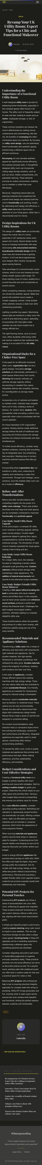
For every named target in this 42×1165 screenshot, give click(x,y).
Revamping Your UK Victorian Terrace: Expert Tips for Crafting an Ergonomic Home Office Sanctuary (20, 1081)
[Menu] (37, 2)
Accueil (4, 10)
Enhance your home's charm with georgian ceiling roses (18, 1105)
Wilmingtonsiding (21, 1133)
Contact (27, 1152)
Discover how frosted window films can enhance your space (20, 1112)
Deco (11, 10)
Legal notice (16, 1152)
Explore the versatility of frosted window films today (21, 1097)
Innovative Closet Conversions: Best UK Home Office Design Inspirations (20, 1089)
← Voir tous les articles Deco (14, 1052)
